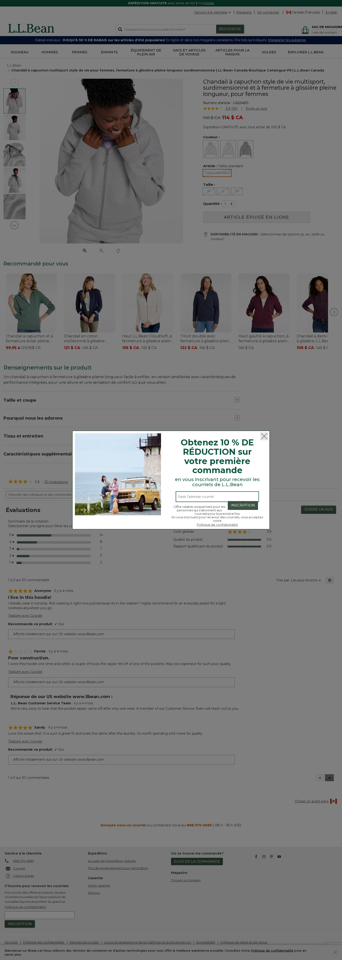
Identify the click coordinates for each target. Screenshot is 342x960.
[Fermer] (264, 436)
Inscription (243, 505)
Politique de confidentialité (217, 524)
